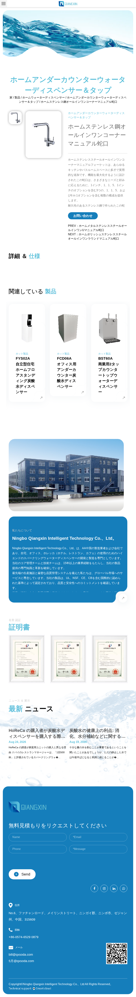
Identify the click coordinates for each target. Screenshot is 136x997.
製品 (17, 97)
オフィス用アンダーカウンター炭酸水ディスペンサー (66, 375)
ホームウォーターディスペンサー (43, 97)
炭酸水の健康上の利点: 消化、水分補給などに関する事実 (97, 736)
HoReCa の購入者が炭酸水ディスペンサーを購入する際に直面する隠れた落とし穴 (37, 736)
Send (22, 874)
